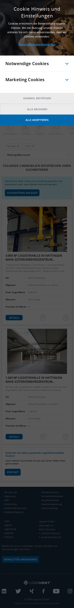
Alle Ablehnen (37, 109)
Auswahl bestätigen (37, 98)
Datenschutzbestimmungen (36, 44)
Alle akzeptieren (37, 120)
